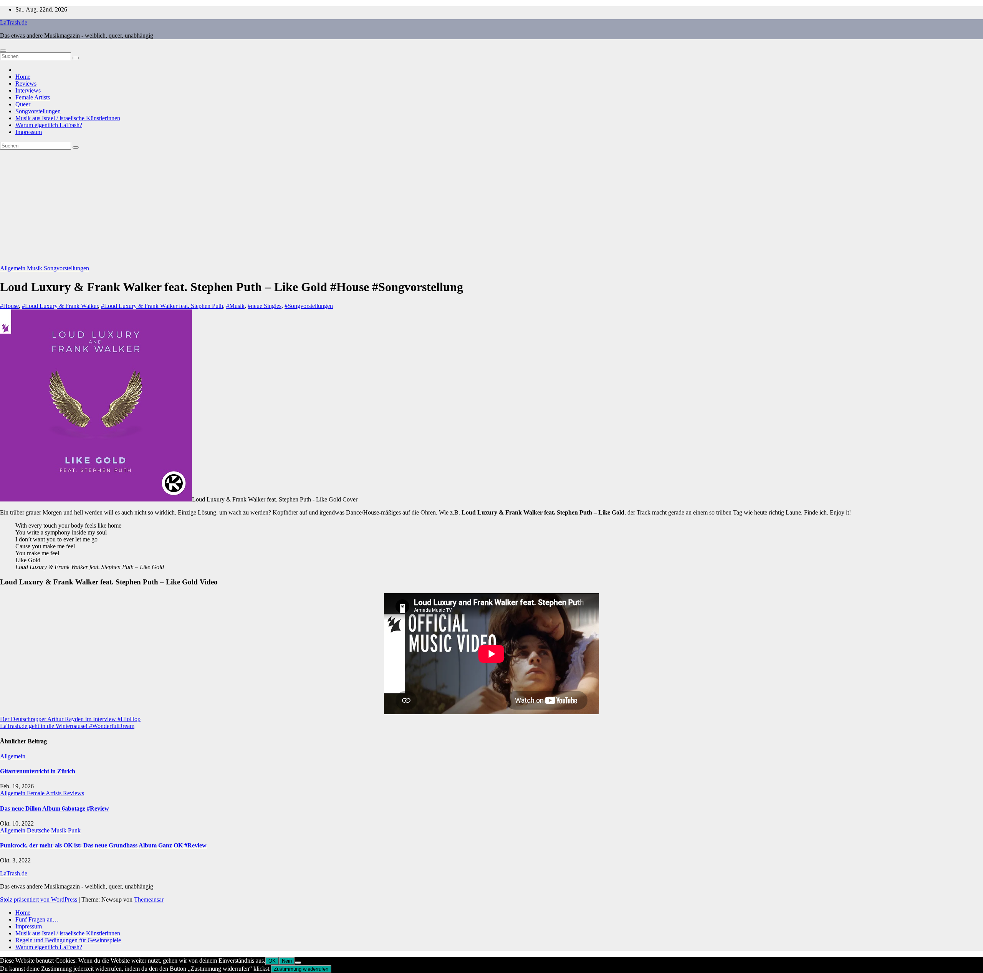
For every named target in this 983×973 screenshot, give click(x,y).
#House (9, 306)
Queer (22, 104)
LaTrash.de (13, 22)
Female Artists (32, 97)
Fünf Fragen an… (37, 919)
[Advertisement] (491, 207)
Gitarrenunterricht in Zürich (37, 771)
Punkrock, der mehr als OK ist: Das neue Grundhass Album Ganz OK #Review (103, 845)
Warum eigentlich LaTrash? (48, 125)
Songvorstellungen (38, 111)
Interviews (28, 90)
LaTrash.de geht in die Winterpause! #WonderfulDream (67, 726)
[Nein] (298, 962)
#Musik (235, 306)
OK (272, 961)
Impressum (28, 132)
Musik (35, 268)
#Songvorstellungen (309, 306)
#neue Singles (264, 306)
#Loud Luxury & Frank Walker (60, 306)
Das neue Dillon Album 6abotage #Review (54, 808)
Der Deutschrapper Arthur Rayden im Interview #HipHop (70, 719)
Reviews (25, 83)
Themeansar (149, 899)
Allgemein (13, 268)
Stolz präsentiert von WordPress (39, 899)
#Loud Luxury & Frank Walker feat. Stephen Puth (162, 306)
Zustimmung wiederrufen (301, 969)
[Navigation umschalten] (3, 51)
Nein (287, 961)
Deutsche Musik (47, 830)
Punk (74, 830)
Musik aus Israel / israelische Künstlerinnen (67, 118)
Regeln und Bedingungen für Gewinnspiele (68, 940)
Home (22, 76)
